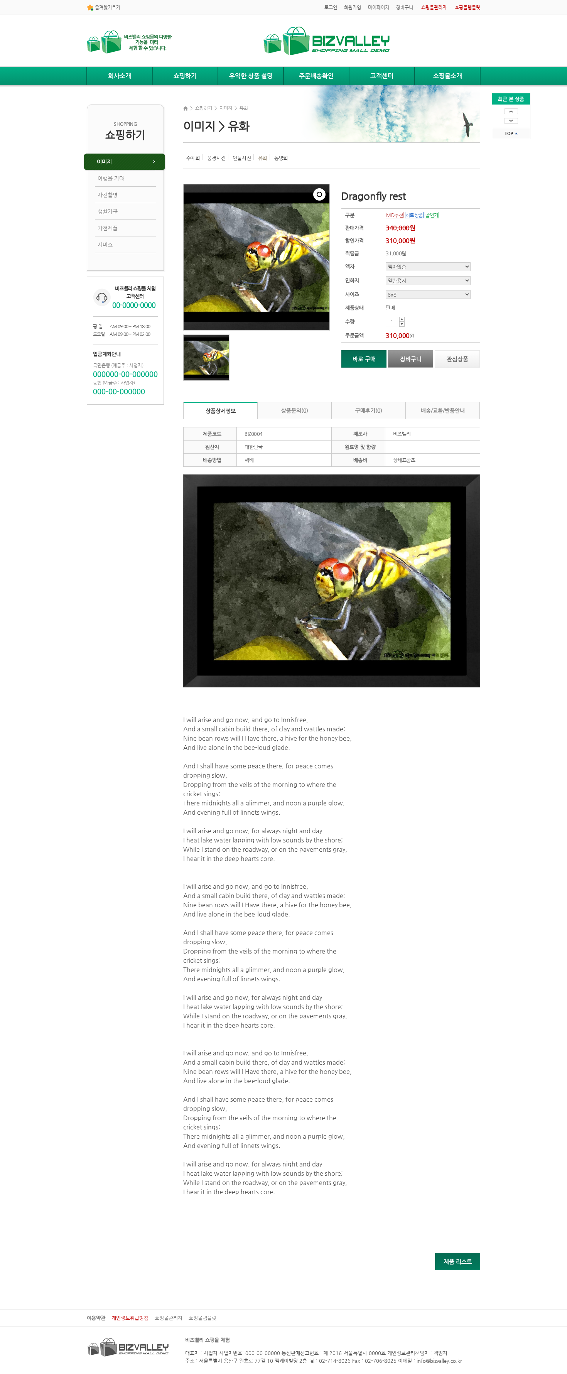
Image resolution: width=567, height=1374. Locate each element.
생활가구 (108, 211)
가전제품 (108, 228)
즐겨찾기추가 (107, 7)
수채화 (193, 158)
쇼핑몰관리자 (168, 1318)
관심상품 (457, 359)
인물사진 (242, 158)
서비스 (105, 244)
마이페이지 (378, 7)
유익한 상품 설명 (251, 75)
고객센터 (381, 75)
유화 (262, 158)
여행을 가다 (111, 178)
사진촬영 (108, 195)
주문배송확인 (316, 75)
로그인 (330, 7)
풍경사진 (216, 158)
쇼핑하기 (185, 75)
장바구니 (404, 7)
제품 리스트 (458, 1261)
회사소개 (119, 75)
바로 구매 (364, 359)
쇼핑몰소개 (447, 75)
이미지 (104, 162)
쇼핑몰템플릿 (202, 1318)
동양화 (281, 158)
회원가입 (352, 7)
